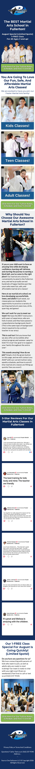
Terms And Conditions (23, 747)
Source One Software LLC (10, 760)
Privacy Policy (9, 747)
